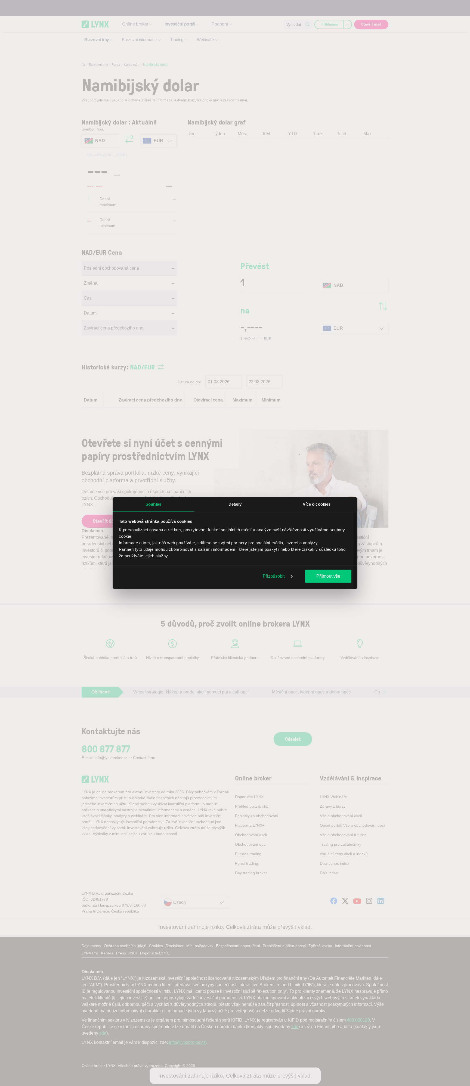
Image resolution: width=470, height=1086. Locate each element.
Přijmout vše (328, 576)
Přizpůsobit (274, 576)
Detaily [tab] (235, 504)
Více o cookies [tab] (316, 504)
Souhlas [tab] (153, 504)
